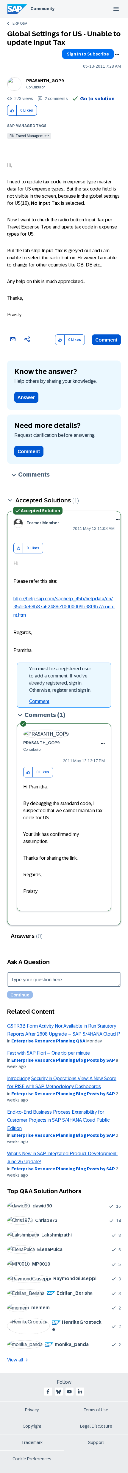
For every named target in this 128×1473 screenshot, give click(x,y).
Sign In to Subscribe (88, 54)
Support (96, 1442)
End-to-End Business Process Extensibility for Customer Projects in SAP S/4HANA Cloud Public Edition (58, 1120)
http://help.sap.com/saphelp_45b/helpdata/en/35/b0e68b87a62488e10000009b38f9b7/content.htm (64, 607)
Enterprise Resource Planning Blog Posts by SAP (63, 1060)
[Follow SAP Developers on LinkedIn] (80, 1391)
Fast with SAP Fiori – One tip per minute (48, 1052)
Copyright (32, 1426)
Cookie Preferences (32, 1458)
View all (15, 1359)
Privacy (32, 1409)
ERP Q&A (20, 23)
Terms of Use (96, 1409)
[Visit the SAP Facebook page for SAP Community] (48, 1391)
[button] (12, 110)
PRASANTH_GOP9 (45, 80)
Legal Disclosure (96, 1426)
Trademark (32, 1442)
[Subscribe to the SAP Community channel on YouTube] (69, 1391)
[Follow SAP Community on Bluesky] (58, 1391)
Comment (106, 339)
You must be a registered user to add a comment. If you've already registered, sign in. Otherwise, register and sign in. (60, 679)
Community (42, 8)
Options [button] (117, 54)
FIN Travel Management (29, 136)
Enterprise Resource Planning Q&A (48, 1041)
